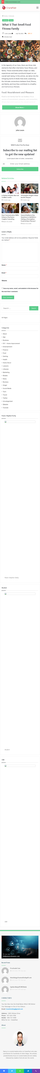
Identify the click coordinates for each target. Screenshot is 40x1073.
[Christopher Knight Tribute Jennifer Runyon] (29, 188)
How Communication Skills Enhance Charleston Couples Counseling (10, 217)
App (4, 337)
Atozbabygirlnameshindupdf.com (21, 978)
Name (4, 265)
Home (5, 16)
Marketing (6, 372)
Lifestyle (11, 16)
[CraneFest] (9, 7)
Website (4, 280)
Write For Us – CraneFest (10, 1020)
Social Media (7, 388)
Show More (19, 107)
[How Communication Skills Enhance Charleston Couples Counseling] (10, 208)
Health (5, 359)
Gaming (5, 356)
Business (6, 340)
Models (5, 375)
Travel (11, 20)
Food (4, 353)
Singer (5, 385)
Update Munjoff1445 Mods (18, 987)
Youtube (5, 407)
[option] (20, 947)
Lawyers (6, 366)
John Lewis (8, 33)
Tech (4, 391)
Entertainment (7, 346)
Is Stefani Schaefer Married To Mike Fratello (10, 196)
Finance (5, 350)
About (5, 334)
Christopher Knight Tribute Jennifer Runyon (29, 196)
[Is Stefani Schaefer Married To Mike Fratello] (10, 188)
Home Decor (7, 363)
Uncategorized (8, 401)
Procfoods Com (15, 968)
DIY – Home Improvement (11, 343)
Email (4, 273)
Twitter (5, 398)
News (5, 379)
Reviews (5, 382)
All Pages (4, 317)
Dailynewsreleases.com (12, 2)
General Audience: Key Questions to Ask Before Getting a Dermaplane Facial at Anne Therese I (28, 218)
